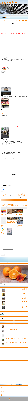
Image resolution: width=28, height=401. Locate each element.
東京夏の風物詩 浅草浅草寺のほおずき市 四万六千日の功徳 (19, 214)
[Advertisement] (14, 41)
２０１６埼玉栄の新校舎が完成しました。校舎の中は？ (24, 289)
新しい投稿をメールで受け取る (5, 254)
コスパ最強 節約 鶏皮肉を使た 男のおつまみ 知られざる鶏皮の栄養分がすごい (3, 214)
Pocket (6, 17)
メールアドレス (3, 250)
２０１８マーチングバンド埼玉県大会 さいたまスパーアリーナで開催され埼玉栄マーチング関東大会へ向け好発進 (24, 307)
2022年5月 (2, 349)
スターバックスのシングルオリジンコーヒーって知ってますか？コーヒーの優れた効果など (24, 302)
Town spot (2, 386)
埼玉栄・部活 (2, 391)
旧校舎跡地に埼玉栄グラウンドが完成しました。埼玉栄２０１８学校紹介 (24, 298)
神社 (1, 395)
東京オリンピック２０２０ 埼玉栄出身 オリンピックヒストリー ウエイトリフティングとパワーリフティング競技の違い (9, 237)
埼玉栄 (1, 390)
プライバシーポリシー (16, 398)
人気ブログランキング (2, 315)
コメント (2, 247)
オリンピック (2, 387)
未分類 (1, 393)
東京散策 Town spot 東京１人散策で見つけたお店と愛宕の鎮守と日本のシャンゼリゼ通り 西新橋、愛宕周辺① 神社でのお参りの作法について (22, 194)
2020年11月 (2, 350)
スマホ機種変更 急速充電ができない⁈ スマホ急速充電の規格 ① (14, 214)
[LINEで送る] (8, 17)
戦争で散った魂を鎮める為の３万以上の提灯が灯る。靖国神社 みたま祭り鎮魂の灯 (13, 194)
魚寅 (1, 96)
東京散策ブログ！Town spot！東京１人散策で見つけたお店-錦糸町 (14, 20)
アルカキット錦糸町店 (4, 69)
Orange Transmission (8, 2)
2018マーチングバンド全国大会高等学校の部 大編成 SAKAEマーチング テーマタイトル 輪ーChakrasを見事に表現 (9, 222)
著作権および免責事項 (11, 398)
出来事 (1, 389)
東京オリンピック (3, 394)
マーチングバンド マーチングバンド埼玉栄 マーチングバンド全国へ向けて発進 (24, 294)
